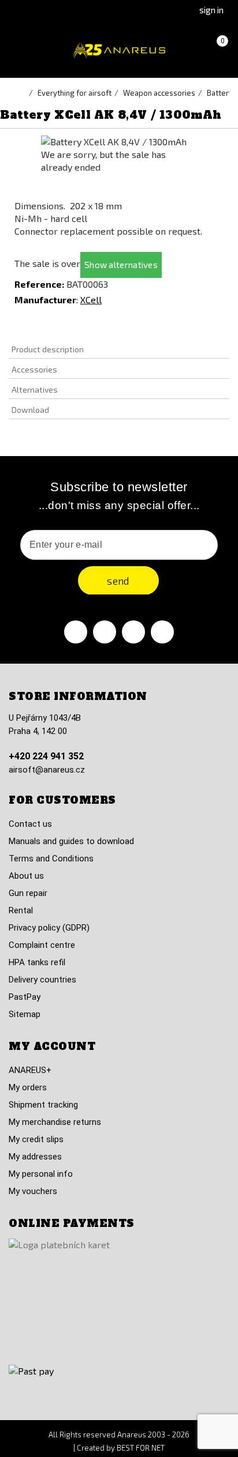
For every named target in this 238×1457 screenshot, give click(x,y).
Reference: (39, 283)
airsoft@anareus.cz (47, 770)
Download (30, 410)
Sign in (211, 10)
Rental (21, 910)
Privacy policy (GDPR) (49, 928)
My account (52, 1046)
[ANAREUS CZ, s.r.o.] (119, 50)
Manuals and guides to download (71, 841)
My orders (28, 1087)
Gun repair (28, 893)
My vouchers (33, 1191)
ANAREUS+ (30, 1070)
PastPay (24, 997)
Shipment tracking (43, 1105)
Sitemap (24, 1014)
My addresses (35, 1156)
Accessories (34, 369)
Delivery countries (42, 979)
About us (26, 876)
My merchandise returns (55, 1122)
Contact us (30, 824)
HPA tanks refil (37, 962)
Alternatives (35, 389)
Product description (48, 349)
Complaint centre (42, 945)
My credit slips (36, 1139)
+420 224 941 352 (46, 756)
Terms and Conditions (51, 858)
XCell (91, 299)
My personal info (41, 1174)
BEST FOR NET (141, 1447)
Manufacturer (45, 299)
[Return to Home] (23, 92)
